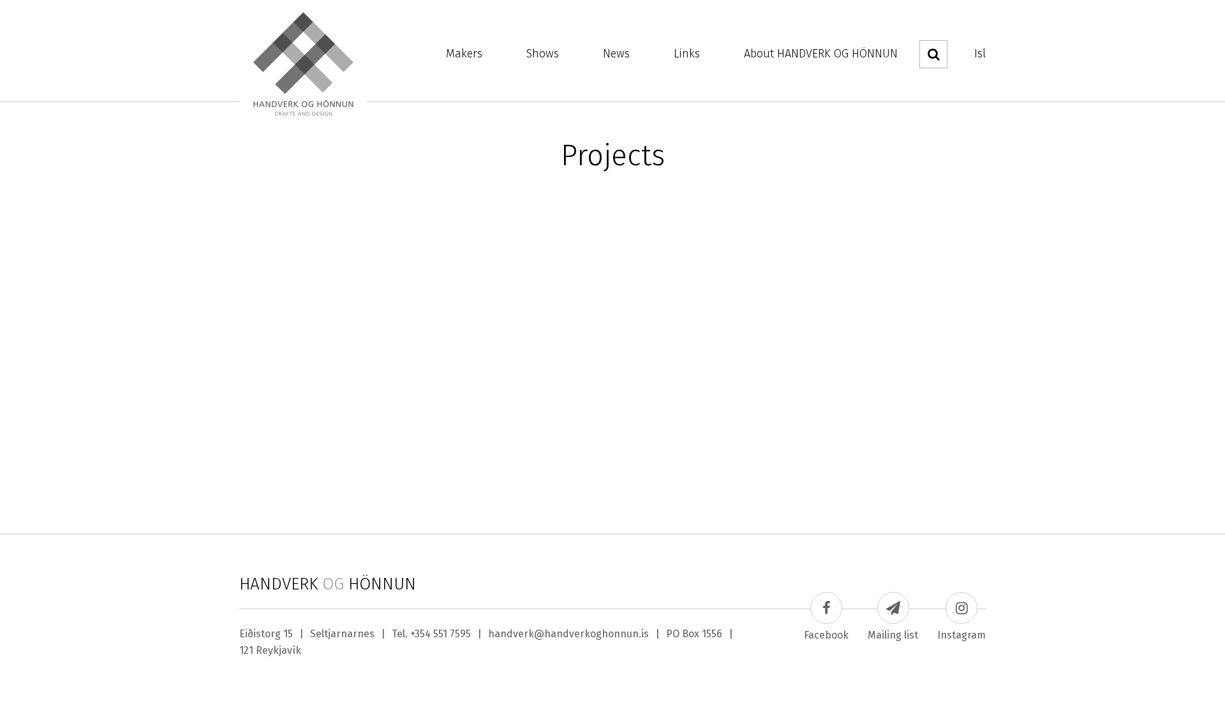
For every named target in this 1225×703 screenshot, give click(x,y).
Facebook (826, 635)
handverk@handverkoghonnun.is (568, 634)
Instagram (961, 635)
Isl (980, 54)
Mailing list (893, 635)
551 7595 (452, 634)
